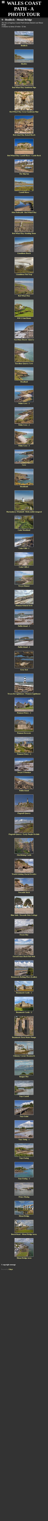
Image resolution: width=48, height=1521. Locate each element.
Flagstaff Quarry (24, 813)
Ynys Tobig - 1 (24, 1139)
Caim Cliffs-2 (24, 567)
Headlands (24, 486)
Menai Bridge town (24, 1258)
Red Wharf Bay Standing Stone (24, 233)
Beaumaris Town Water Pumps (24, 1037)
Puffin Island (24, 791)
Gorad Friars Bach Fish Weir (24, 956)
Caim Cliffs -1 (24, 548)
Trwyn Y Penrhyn (24, 772)
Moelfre (24, 64)
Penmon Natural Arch (24, 605)
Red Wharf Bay (24, 296)
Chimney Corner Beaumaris (24, 1056)
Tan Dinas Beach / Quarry (24, 340)
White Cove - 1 (24, 403)
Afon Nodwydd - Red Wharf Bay (24, 212)
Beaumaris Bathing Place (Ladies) (24, 977)
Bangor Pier (24, 1077)
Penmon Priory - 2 (24, 754)
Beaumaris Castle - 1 (24, 993)
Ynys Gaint (24, 1116)
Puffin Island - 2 (24, 647)
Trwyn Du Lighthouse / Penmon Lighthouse (24, 694)
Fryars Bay (24, 935)
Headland (24, 382)
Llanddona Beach (24, 253)
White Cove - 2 (24, 425)
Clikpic (11, 1269)
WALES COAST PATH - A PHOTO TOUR (24, 9)
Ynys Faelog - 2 (24, 1179)
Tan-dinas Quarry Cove (24, 363)
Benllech (24, 46)
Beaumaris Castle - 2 (24, 1012)
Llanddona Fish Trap (24, 274)
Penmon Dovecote (24, 733)
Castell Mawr (24, 192)
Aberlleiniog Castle (24, 855)
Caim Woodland (24, 530)
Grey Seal (24, 670)
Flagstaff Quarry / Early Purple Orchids (24, 834)
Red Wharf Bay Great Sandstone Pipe (24, 112)
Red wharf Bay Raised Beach (24, 135)
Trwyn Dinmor (24, 586)
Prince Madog (24, 1197)
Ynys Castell (24, 1096)
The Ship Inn (24, 174)
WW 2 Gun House (24, 318)
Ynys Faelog (24, 1158)
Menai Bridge (24, 1216)
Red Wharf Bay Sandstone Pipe (24, 87)
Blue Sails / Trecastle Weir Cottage (24, 915)
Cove (24, 465)
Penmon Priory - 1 (24, 713)
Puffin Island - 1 (24, 626)
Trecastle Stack (24, 892)
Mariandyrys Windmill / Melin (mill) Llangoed (24, 512)
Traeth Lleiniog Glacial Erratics (24, 874)
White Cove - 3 (24, 446)
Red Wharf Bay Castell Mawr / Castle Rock (24, 155)
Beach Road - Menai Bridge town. (24, 1234)
